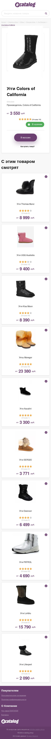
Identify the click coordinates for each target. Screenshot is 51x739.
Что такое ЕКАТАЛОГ (9, 710)
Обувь (22, 22)
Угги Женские (42, 22)
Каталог (3, 22)
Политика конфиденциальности (13, 699)
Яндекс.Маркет (32, 736)
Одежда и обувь (13, 22)
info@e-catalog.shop (37, 729)
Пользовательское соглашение (13, 695)
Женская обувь (30, 22)
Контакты (5, 714)
